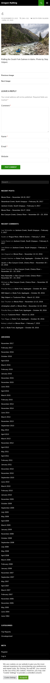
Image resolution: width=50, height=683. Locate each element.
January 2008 (6, 568)
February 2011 (6, 460)
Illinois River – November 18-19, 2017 (15, 197)
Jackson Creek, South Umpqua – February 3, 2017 (20, 206)
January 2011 (6, 465)
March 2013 (5, 439)
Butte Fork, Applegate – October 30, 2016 (32, 258)
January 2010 (6, 495)
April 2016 (5, 361)
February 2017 (7, 348)
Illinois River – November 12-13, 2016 (27, 254)
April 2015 (5, 391)
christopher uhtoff (8, 306)
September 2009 (7, 508)
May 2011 (5, 452)
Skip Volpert (5, 297)
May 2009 (5, 516)
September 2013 (7, 426)
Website (4, 156)
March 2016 (5, 365)
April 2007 (5, 586)
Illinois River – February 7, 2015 (27, 323)
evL (2, 328)
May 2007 (5, 581)
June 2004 (5, 612)
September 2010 (7, 477)
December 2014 (7, 404)
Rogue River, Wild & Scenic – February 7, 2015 (27, 237)
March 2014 (5, 417)
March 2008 (5, 560)
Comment (6, 106)
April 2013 (5, 434)
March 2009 (5, 525)
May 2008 (5, 551)
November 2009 (7, 499)
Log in (3, 656)
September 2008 (7, 542)
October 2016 (6, 356)
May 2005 (5, 607)
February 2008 (7, 564)
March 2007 (5, 590)
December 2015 (7, 378)
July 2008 (5, 547)
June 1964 (5, 616)
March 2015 (5, 395)
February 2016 (7, 369)
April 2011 (5, 456)
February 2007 (7, 594)
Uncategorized (6, 636)
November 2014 (7, 408)
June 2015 (5, 387)
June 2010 (5, 482)
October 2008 (6, 538)
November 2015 (7, 382)
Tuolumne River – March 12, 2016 (26, 297)
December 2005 (7, 603)
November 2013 (7, 421)
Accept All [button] (23, 677)
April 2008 (5, 555)
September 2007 (7, 577)
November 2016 (7, 352)
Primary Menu (47, 3)
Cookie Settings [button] (10, 677)
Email (4, 146)
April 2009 (5, 521)
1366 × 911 (25, 18)
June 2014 (5, 413)
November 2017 (7, 343)
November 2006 (7, 599)
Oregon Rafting (9, 3)
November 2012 (7, 443)
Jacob (3, 263)
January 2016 (6, 374)
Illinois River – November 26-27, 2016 (15, 210)
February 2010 (7, 490)
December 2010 (7, 469)
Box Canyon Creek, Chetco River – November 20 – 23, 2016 (24, 214)
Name (4, 136)
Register (4, 652)
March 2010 (5, 486)
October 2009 (6, 503)
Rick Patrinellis (6, 276)
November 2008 (7, 534)
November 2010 (7, 473)
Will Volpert (5, 293)
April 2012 (5, 447)
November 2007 (7, 573)
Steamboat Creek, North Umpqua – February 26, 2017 (22, 201)
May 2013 (5, 430)
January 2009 (6, 529)
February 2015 (7, 400)
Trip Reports (6, 632)
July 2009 (5, 512)
